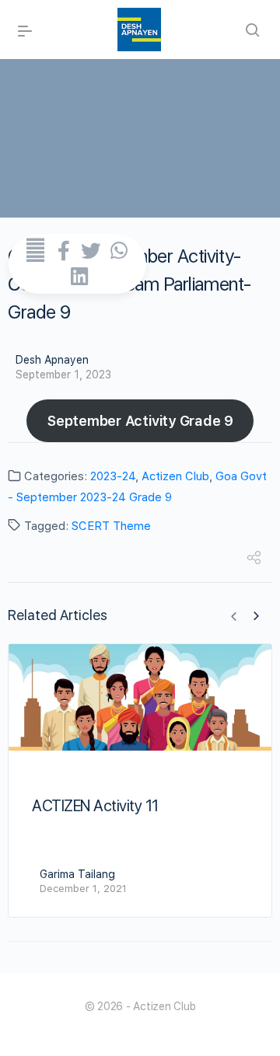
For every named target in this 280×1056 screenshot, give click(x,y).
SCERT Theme (111, 526)
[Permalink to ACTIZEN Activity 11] (140, 697)
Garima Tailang (77, 874)
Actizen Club (175, 476)
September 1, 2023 (63, 374)
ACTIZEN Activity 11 (95, 805)
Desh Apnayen (52, 360)
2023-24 (112, 476)
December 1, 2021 (83, 888)
